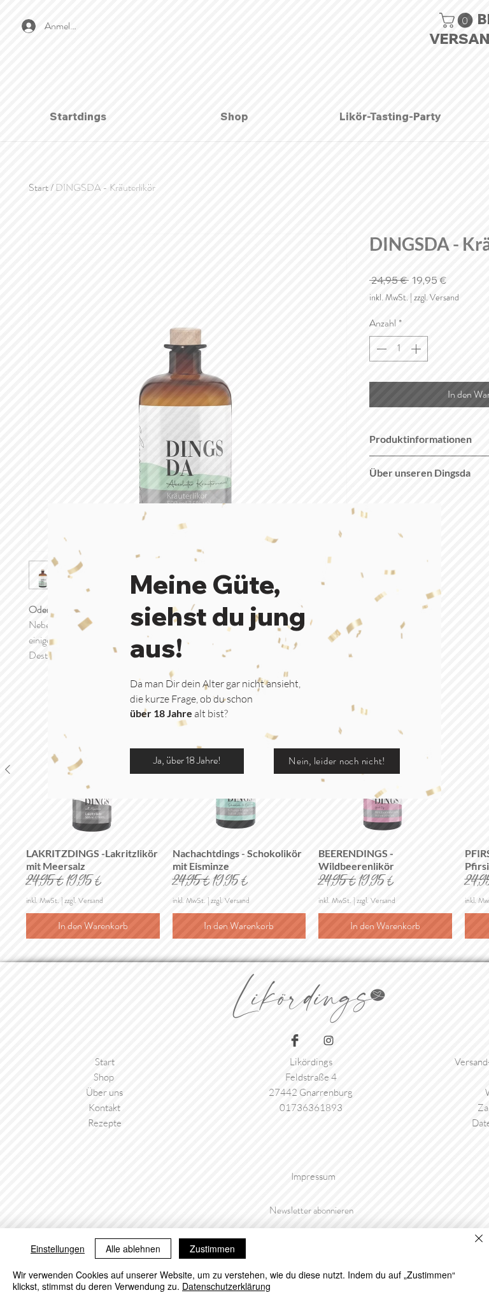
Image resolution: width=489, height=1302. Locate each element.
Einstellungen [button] (58, 1248)
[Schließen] (478, 1239)
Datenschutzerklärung (226, 1286)
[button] (187, 761)
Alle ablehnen (133, 1248)
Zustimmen (212, 1248)
